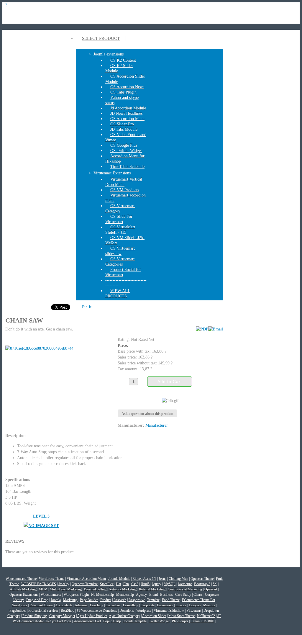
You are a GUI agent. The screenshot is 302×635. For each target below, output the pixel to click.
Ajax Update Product (92, 616)
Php (126, 584)
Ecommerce (165, 605)
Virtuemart (193, 610)
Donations (126, 610)
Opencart (210, 589)
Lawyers (195, 605)
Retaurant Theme (41, 605)
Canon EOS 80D (202, 621)
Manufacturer (156, 425)
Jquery (156, 584)
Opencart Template (85, 584)
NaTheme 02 (206, 616)
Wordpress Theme (51, 579)
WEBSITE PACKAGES (38, 584)
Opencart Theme (202, 579)
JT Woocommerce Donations (97, 610)
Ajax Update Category (124, 616)
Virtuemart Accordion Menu (86, 579)
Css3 (134, 584)
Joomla (56, 600)
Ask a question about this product (147, 414)
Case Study (183, 595)
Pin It (86, 307)
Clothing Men (178, 579)
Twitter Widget (159, 621)
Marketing (70, 600)
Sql (215, 584)
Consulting (130, 605)
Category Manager (62, 616)
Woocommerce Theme (21, 579)
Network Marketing (123, 589)
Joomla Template (135, 621)
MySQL (169, 584)
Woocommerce (51, 595)
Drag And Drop (37, 600)
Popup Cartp (112, 621)
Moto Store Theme (181, 616)
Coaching (96, 605)
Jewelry (63, 584)
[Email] (215, 329)
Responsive (137, 600)
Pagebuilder (17, 610)
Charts (198, 595)
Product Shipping (34, 616)
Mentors (209, 605)
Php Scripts (180, 621)
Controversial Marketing (185, 589)
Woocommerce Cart (87, 621)
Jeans (162, 579)
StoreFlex (107, 584)
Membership (125, 595)
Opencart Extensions (23, 595)
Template (153, 600)
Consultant (113, 605)
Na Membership (102, 595)
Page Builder (89, 600)
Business (166, 595)
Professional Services (43, 610)
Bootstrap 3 (202, 584)
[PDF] (202, 329)
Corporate (148, 605)
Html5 (145, 584)
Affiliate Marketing (23, 589)
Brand (153, 595)
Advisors (81, 605)
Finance (180, 605)
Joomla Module (119, 579)
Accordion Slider (154, 616)
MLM (43, 589)
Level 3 (41, 516)
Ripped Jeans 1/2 (144, 579)
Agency (141, 595)
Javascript (185, 584)
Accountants (64, 605)
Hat (118, 584)
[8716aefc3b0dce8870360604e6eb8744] (40, 348)
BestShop (67, 610)
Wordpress (143, 610)
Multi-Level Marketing (66, 589)
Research (120, 600)
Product (105, 600)
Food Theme (171, 600)
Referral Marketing (152, 589)
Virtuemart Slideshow (169, 610)
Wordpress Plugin (76, 595)
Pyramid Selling (95, 589)
